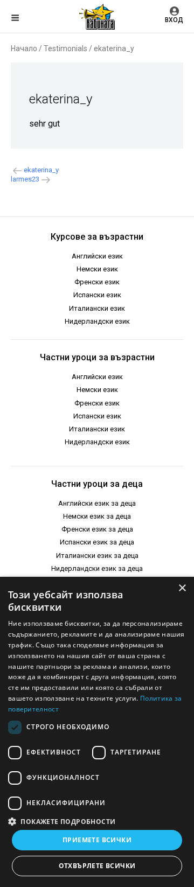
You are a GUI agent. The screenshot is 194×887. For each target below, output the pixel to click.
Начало (24, 48)
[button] (97, 821)
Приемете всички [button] (97, 839)
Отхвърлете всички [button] (97, 865)
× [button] (182, 588)
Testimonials (65, 48)
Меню (24, 19)
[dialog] (97, 732)
